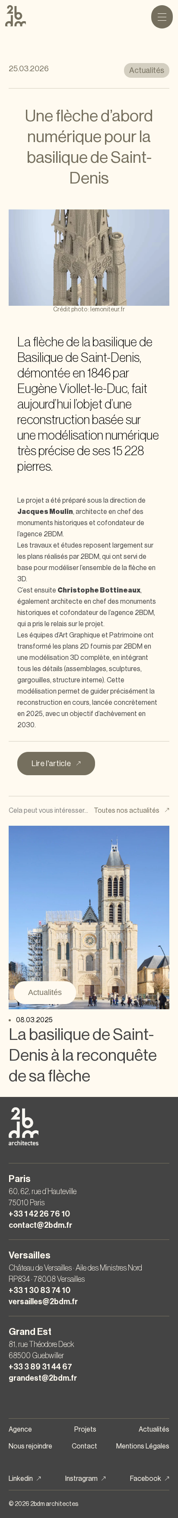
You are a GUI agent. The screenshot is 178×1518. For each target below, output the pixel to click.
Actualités (45, 992)
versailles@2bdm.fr (43, 1302)
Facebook (145, 1478)
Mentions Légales (142, 1446)
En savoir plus (82, 917)
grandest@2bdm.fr (43, 1378)
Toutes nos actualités (127, 810)
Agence (20, 1429)
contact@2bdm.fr (40, 1225)
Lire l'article (52, 763)
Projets (85, 1429)
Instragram (81, 1478)
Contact (84, 1446)
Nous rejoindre (30, 1446)
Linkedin (21, 1478)
